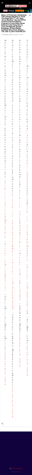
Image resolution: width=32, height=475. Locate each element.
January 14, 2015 (12, 402)
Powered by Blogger (17, 468)
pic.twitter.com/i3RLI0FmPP (20, 271)
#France (27, 135)
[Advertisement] (16, 449)
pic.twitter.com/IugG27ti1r (5, 261)
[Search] (30, 3)
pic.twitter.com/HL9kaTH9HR (13, 280)
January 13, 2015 (5, 369)
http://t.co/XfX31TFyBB (12, 224)
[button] (30, 15)
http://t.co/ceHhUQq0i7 (20, 215)
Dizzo (19, 471)
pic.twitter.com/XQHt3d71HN (27, 284)
